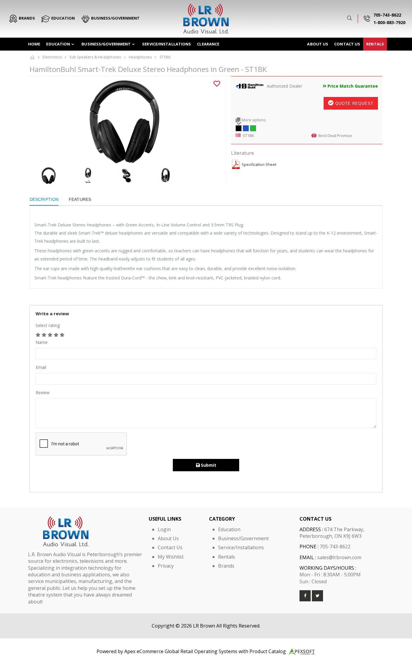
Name (42, 342)
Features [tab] (80, 199)
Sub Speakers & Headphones (95, 57)
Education (58, 44)
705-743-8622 (387, 15)
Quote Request (353, 103)
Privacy (166, 565)
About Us (317, 44)
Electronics (52, 57)
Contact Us (170, 547)
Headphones (140, 57)
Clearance (208, 44)
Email (41, 367)
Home (34, 44)
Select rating (48, 325)
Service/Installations (166, 44)
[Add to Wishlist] (217, 84)
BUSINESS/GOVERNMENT (115, 18)
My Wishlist (171, 556)
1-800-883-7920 (389, 22)
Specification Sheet (259, 164)
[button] (350, 18)
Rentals (375, 44)
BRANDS (26, 18)
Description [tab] (44, 199)
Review (42, 392)
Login (164, 529)
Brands (226, 565)
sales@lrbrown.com (339, 557)
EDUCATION (62, 18)
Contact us (347, 44)
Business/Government (106, 44)
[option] (126, 121)
